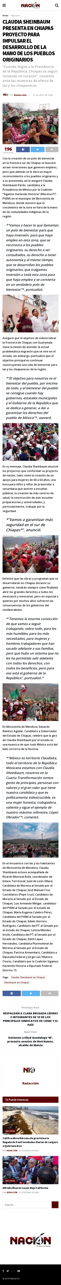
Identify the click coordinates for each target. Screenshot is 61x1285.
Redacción (20, 95)
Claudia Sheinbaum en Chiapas (28, 977)
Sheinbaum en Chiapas (16, 982)
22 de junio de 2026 (30, 1192)
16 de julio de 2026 (29, 1150)
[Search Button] (55, 1204)
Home (5, 15)
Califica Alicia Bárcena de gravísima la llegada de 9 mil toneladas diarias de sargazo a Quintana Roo (30, 1142)
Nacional (15, 15)
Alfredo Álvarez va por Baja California (25, 1188)
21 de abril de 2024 (43, 95)
